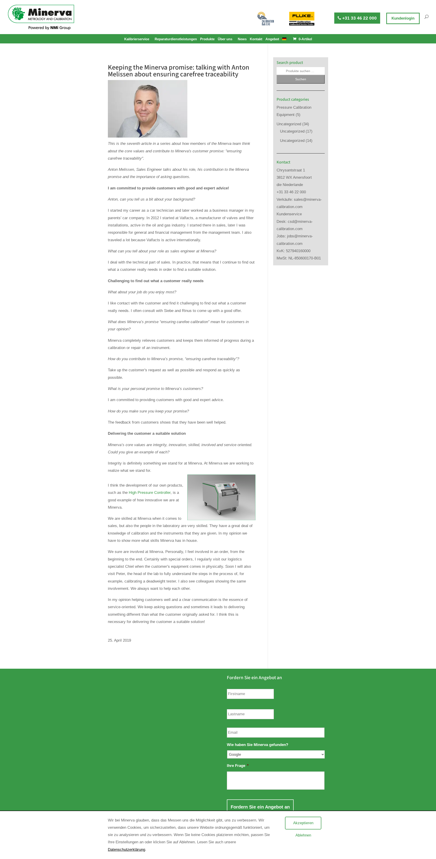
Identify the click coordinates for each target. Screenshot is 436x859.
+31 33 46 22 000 (359, 18)
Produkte (207, 39)
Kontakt (256, 39)
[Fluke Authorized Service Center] (302, 18)
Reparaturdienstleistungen (176, 39)
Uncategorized (289, 124)
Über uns (225, 39)
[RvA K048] (266, 18)
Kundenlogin (402, 18)
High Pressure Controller (150, 492)
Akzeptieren (303, 823)
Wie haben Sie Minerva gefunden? (257, 745)
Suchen (300, 79)
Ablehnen (303, 835)
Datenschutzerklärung (126, 849)
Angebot (272, 39)
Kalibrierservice (136, 39)
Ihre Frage (238, 766)
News (242, 39)
